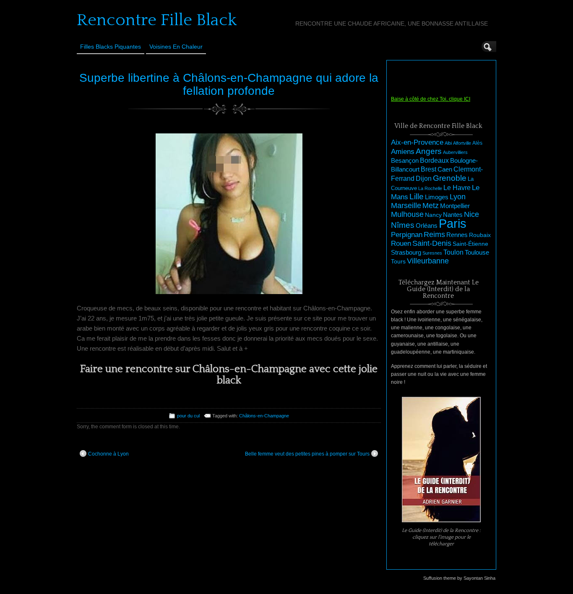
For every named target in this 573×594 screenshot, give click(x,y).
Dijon (424, 178)
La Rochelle (430, 188)
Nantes (453, 214)
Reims (434, 234)
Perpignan (406, 234)
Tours (398, 261)
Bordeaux (434, 160)
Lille (416, 196)
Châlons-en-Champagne (264, 415)
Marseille (406, 205)
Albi (448, 143)
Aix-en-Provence (417, 142)
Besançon (405, 160)
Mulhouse (407, 214)
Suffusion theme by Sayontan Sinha (459, 578)
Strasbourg (406, 252)
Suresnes (432, 252)
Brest (428, 169)
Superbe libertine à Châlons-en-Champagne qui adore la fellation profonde (228, 84)
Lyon (458, 196)
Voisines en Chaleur (176, 46)
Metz (430, 205)
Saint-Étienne (470, 243)
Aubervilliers (455, 152)
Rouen (401, 244)
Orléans (427, 225)
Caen (445, 169)
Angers (429, 151)
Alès (477, 143)
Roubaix (480, 235)
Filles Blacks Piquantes (110, 46)
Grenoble (449, 178)
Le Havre (457, 187)
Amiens (402, 152)
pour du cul (188, 415)
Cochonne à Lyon (108, 454)
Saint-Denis (431, 243)
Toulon (453, 252)
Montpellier (455, 205)
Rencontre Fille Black (157, 20)
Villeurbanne (428, 261)
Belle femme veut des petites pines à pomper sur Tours (307, 454)
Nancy (433, 215)
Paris (452, 223)
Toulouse (477, 252)
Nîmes (402, 225)
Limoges (436, 197)
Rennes (457, 234)
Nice (471, 214)
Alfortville (462, 143)
